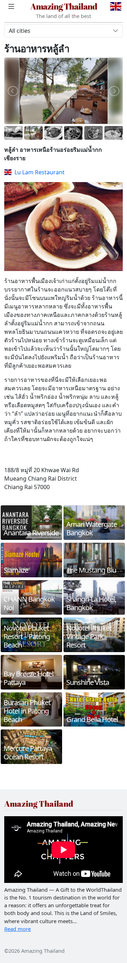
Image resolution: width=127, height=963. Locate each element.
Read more (17, 928)
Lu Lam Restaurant (39, 172)
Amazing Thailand (63, 6)
